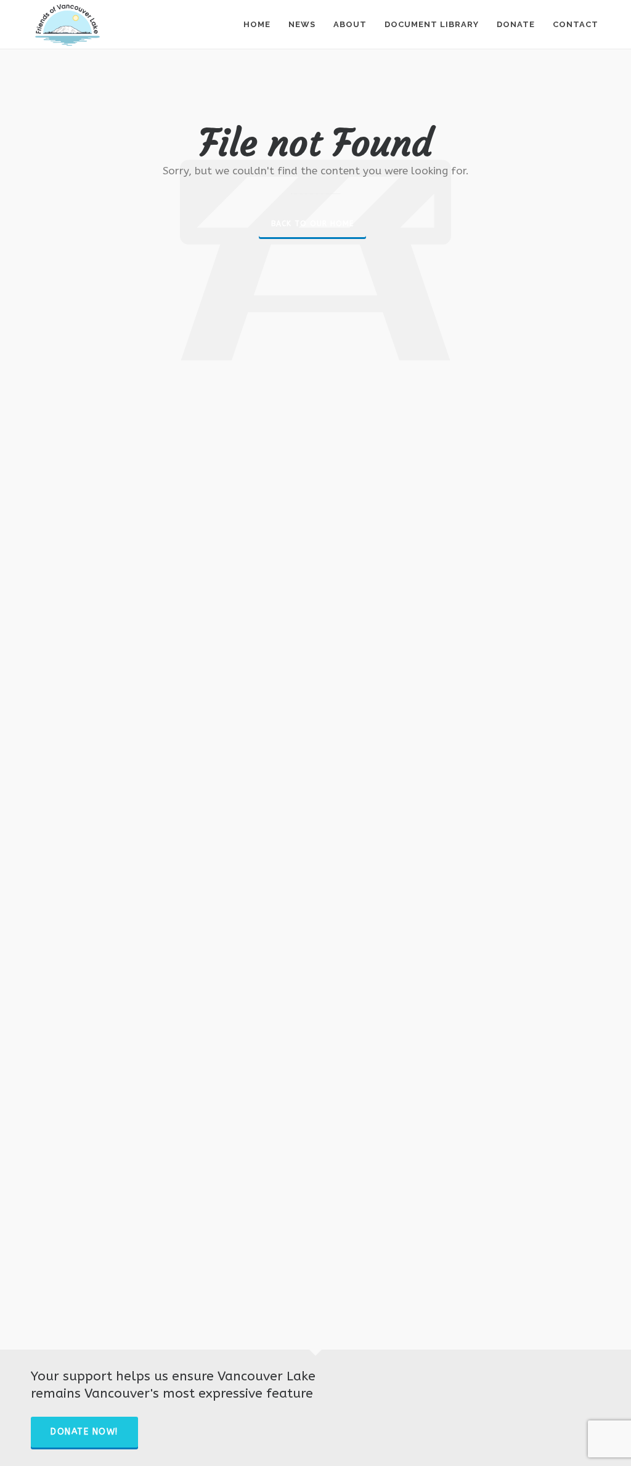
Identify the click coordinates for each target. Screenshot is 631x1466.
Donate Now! (84, 1432)
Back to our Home (312, 223)
